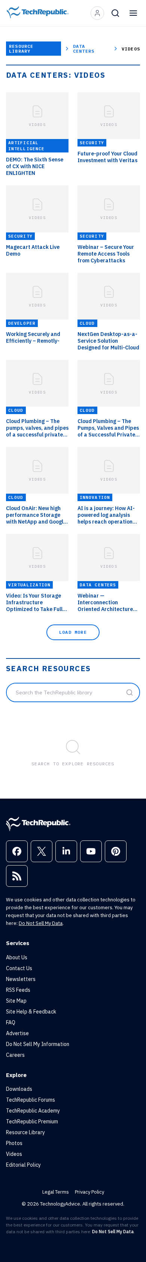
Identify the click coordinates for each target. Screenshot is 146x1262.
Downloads (19, 1089)
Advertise (17, 1033)
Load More (73, 632)
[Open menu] (133, 13)
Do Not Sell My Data (41, 923)
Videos (14, 1154)
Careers (15, 1055)
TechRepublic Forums (30, 1099)
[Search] (115, 13)
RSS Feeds (18, 990)
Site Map (16, 1000)
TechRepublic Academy (33, 1110)
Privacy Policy (89, 1192)
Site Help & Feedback (31, 1011)
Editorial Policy (23, 1164)
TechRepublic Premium (32, 1121)
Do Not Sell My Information (37, 1044)
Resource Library (21, 48)
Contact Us (19, 968)
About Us (16, 957)
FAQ (10, 1022)
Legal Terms (55, 1192)
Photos (14, 1143)
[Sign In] (97, 13)
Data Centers (83, 48)
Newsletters (21, 979)
